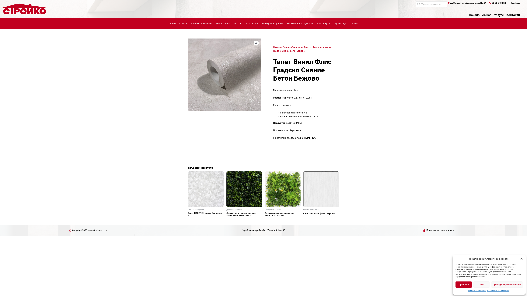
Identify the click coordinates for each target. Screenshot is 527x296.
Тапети (307, 47)
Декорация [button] (341, 23)
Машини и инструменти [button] (300, 23)
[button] (521, 258)
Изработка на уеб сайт (253, 230)
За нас (486, 15)
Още (193, 220)
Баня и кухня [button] (324, 23)
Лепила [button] (355, 23)
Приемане (464, 284)
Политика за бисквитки (477, 291)
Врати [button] (237, 23)
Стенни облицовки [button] (201, 23)
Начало (474, 15)
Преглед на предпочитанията (507, 284)
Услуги (499, 15)
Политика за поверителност (498, 291)
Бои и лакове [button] (223, 23)
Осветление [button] (251, 23)
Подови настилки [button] (177, 23)
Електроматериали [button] (272, 23)
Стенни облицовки (292, 47)
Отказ (481, 284)
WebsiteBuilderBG (276, 230)
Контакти (513, 15)
